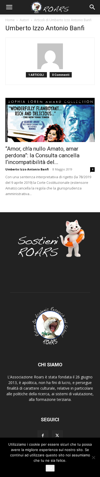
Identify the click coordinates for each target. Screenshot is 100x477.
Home (10, 20)
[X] (57, 435)
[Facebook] (43, 435)
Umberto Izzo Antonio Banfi (27, 169)
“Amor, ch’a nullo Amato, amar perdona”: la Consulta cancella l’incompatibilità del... (42, 155)
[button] (9, 7)
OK (50, 468)
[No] (93, 457)
